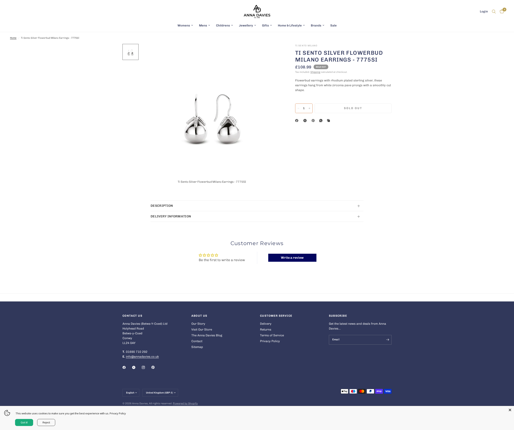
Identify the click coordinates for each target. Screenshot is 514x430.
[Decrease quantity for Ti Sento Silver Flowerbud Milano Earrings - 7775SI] (298, 108)
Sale (333, 25)
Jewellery (246, 25)
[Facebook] (297, 120)
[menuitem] (185, 25)
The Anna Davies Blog (206, 335)
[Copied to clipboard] (329, 120)
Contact (196, 341)
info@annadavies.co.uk (142, 356)
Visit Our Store (201, 329)
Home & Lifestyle (290, 25)
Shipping (315, 72)
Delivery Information (171, 216)
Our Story (198, 324)
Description (162, 206)
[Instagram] (146, 367)
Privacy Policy (270, 341)
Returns (265, 329)
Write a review (292, 258)
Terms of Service (272, 335)
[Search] (494, 11)
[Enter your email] (387, 340)
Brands (316, 25)
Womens (183, 25)
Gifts (265, 25)
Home (13, 38)
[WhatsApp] (321, 120)
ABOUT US (199, 315)
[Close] (510, 410)
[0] (501, 11)
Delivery (265, 324)
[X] (305, 120)
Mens (203, 25)
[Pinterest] (314, 120)
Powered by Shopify (185, 403)
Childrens (223, 25)
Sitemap (197, 347)
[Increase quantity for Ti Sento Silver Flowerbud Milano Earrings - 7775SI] (309, 108)
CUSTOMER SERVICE (276, 315)
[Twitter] (136, 367)
